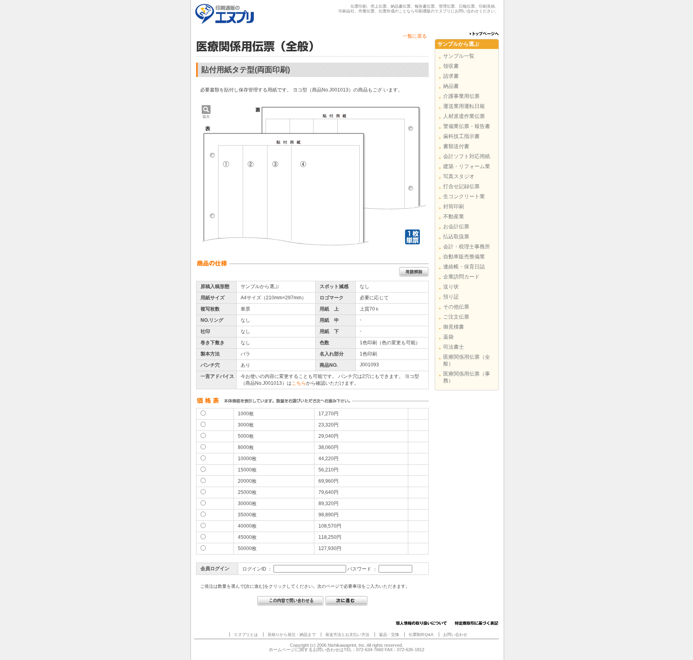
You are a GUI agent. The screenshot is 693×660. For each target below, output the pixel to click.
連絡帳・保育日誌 (464, 267)
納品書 (451, 86)
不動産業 (453, 216)
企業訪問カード (461, 277)
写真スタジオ (458, 176)
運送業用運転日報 (464, 106)
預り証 (451, 297)
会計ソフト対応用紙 (466, 156)
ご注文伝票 (456, 317)
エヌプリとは (246, 634)
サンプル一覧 (458, 56)
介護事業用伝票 (461, 96)
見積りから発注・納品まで (291, 634)
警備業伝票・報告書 (466, 126)
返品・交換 (389, 634)
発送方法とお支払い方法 (347, 634)
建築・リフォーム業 (466, 166)
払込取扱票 (456, 237)
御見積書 (453, 327)
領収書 (451, 66)
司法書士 (453, 347)
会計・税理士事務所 (466, 247)
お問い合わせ (455, 634)
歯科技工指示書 (461, 136)
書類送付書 (456, 146)
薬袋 (448, 337)
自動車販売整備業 (464, 257)
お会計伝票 (456, 226)
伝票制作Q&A (421, 634)
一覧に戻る (415, 36)
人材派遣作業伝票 (464, 116)
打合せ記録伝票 (461, 186)
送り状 (451, 287)
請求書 (451, 76)
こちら (299, 383)
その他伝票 (456, 307)
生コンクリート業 (464, 196)
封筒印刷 (453, 206)
